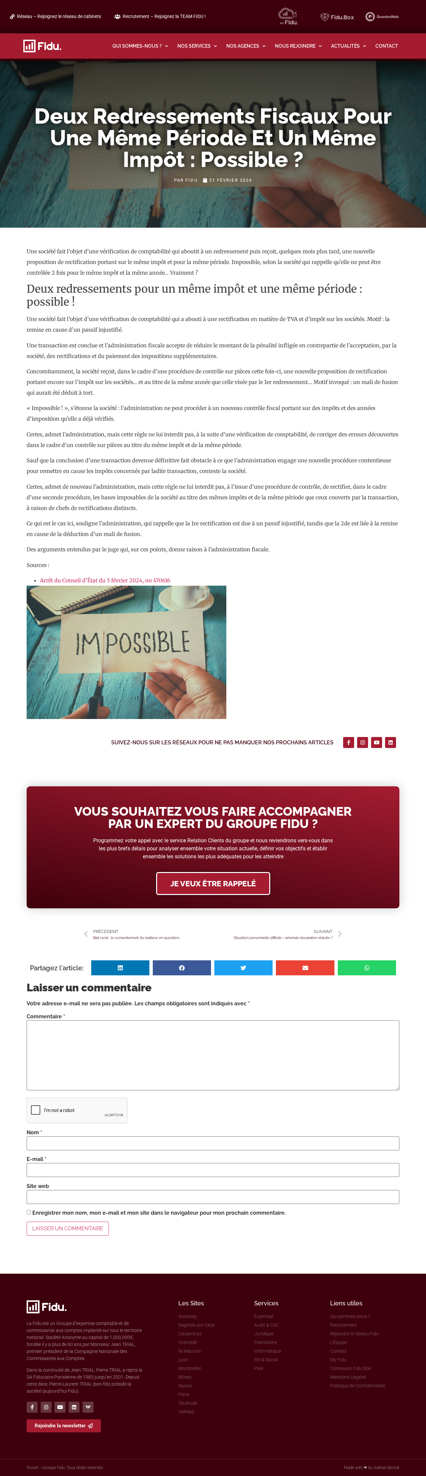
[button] (120, 967)
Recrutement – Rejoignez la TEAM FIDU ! (164, 16)
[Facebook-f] (348, 742)
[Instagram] (362, 742)
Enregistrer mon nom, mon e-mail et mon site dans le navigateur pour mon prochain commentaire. (159, 1213)
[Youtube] (376, 742)
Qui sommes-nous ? (137, 46)
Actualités (345, 46)
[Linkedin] (390, 742)
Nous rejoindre (295, 46)
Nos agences (242, 46)
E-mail (37, 1159)
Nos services (194, 46)
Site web (38, 1186)
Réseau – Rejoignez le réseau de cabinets (59, 16)
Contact (386, 46)
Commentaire (46, 1016)
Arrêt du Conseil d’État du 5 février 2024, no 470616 (105, 580)
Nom (34, 1132)
